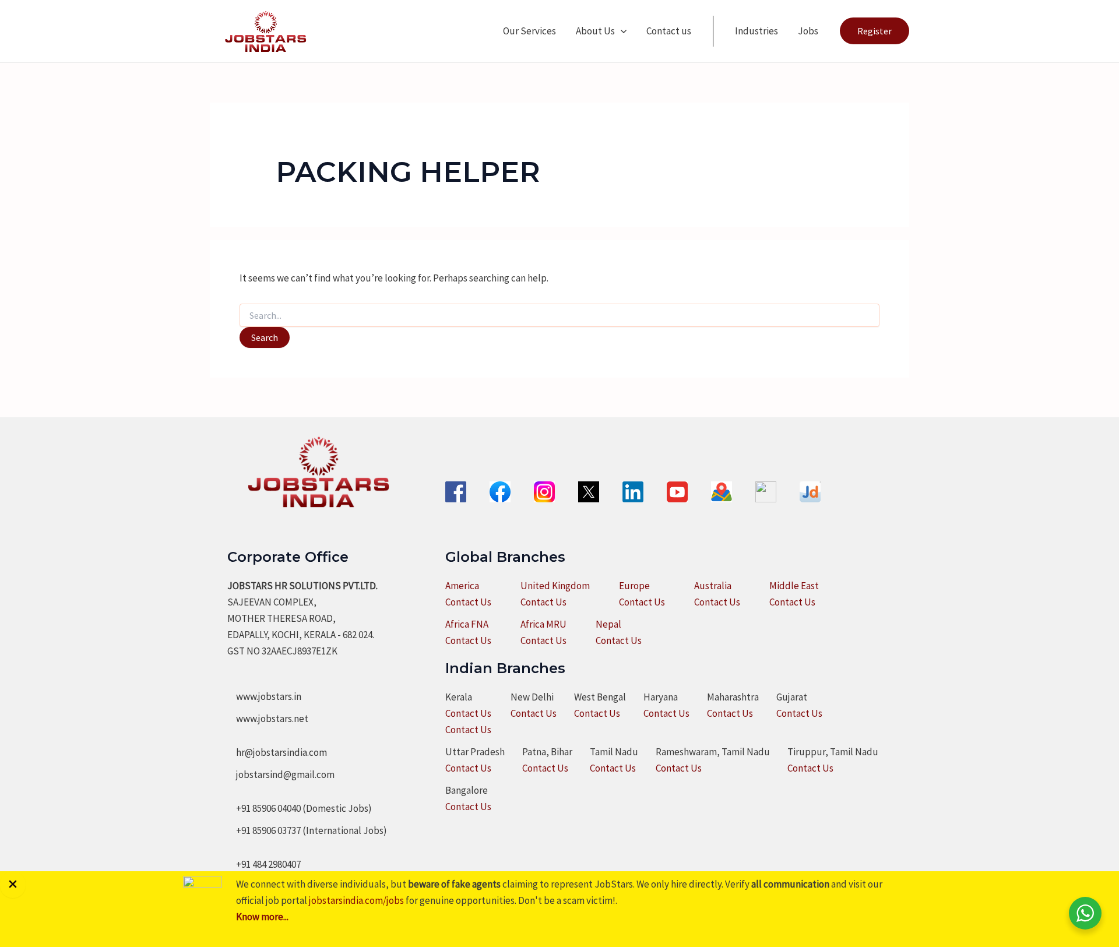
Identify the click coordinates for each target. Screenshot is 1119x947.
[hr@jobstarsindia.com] (277, 752)
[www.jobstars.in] (264, 696)
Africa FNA (466, 624)
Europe (634, 585)
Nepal (608, 624)
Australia (712, 585)
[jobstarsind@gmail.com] (281, 774)
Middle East (794, 585)
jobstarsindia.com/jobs (356, 900)
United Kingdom (555, 585)
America (462, 585)
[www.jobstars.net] (267, 718)
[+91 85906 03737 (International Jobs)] (307, 830)
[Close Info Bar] (13, 884)
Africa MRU (543, 624)
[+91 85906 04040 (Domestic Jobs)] (299, 808)
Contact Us (468, 602)
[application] (621, 31)
